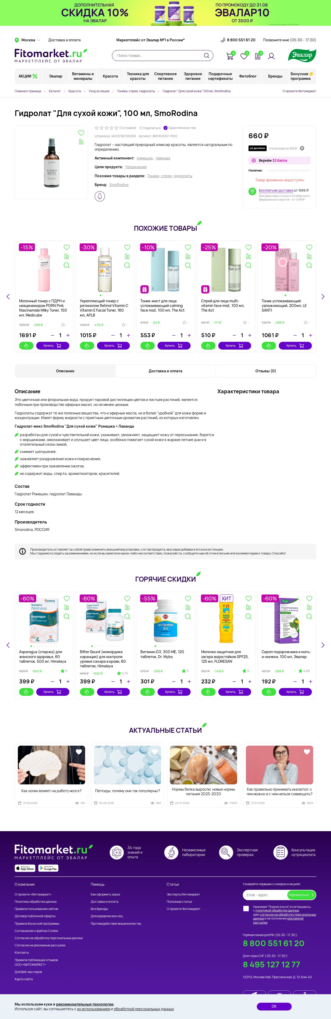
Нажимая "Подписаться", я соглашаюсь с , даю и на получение (284, 915)
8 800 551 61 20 (241, 40)
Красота (110, 76)
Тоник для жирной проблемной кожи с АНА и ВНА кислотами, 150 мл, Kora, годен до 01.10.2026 (41, 658)
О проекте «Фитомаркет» (33, 894)
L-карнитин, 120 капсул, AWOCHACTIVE (222, 654)
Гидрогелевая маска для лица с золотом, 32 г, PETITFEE (162, 656)
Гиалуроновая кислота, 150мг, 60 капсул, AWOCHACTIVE (282, 656)
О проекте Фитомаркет (299, 91)
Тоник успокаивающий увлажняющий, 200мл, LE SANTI (284, 305)
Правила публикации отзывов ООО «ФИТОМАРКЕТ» (36, 962)
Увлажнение (136, 167)
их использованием (93, 1008)
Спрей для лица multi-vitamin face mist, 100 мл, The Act (223, 305)
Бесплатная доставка (276, 190)
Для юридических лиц (107, 916)
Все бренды (99, 909)
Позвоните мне (289, 40)
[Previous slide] (8, 645)
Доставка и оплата (64, 40)
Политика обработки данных (36, 901)
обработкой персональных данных (144, 1008)
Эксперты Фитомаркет (183, 894)
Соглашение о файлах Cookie (36, 931)
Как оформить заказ (105, 894)
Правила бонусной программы (37, 923)
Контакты (22, 952)
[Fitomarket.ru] (51, 55)
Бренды (275, 76)
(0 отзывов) (127, 128)
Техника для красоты (138, 76)
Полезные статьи (179, 901)
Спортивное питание (165, 76)
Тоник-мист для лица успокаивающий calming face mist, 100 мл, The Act (162, 305)
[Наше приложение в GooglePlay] (48, 868)
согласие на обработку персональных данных (284, 916)
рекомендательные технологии (85, 1004)
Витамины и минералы (83, 76)
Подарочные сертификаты (220, 76)
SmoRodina (119, 184)
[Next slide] (323, 296)
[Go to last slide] (8, 296)
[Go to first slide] (323, 645)
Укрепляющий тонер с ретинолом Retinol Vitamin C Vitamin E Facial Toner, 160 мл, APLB (104, 308)
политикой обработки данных (277, 910)
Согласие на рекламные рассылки (40, 945)
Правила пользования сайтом (36, 909)
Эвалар (55, 76)
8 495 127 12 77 (271, 964)
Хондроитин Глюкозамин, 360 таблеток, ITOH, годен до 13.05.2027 (103, 656)
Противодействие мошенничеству (116, 923)
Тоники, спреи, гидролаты (169, 176)
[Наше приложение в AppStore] (25, 868)
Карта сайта (24, 979)
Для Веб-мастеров (28, 972)
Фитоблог (248, 76)
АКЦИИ (25, 76)
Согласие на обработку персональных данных (49, 938)
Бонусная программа (301, 76)
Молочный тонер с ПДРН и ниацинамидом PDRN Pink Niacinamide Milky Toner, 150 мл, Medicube (43, 308)
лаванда (163, 158)
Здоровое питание (193, 76)
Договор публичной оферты (35, 916)
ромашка (145, 158)
